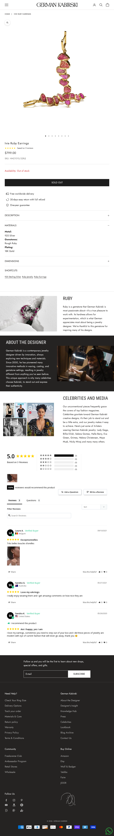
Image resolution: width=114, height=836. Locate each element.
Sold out (57, 182)
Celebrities (66, 722)
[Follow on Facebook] (6, 800)
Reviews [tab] (12, 500)
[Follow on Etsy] (21, 804)
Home (7, 14)
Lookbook (65, 727)
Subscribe (79, 674)
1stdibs (64, 772)
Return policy (11, 722)
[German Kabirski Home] (77, 799)
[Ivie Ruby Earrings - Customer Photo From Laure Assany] (12, 478)
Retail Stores (11, 766)
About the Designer (70, 700)
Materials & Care (13, 716)
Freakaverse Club (13, 756)
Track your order (13, 711)
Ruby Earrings (40, 276)
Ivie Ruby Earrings (22, 14)
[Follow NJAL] (13, 810)
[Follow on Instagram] (13, 800)
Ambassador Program (15, 761)
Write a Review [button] (97, 492)
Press (63, 716)
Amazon (65, 756)
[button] (100, 572)
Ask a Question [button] (71, 492)
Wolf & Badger (68, 766)
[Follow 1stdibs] (6, 810)
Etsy (62, 761)
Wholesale (10, 772)
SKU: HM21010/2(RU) (15, 158)
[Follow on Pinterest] (21, 800)
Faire (63, 777)
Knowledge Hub (69, 711)
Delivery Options (13, 705)
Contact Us (66, 738)
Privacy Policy (12, 732)
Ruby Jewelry (27, 276)
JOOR (63, 783)
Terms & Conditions (14, 738)
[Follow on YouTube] (6, 804)
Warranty (9, 727)
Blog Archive (67, 732)
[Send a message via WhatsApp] (109, 831)
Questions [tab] (31, 500)
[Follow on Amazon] (13, 804)
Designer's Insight (69, 705)
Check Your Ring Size (15, 700)
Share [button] (13, 572)
